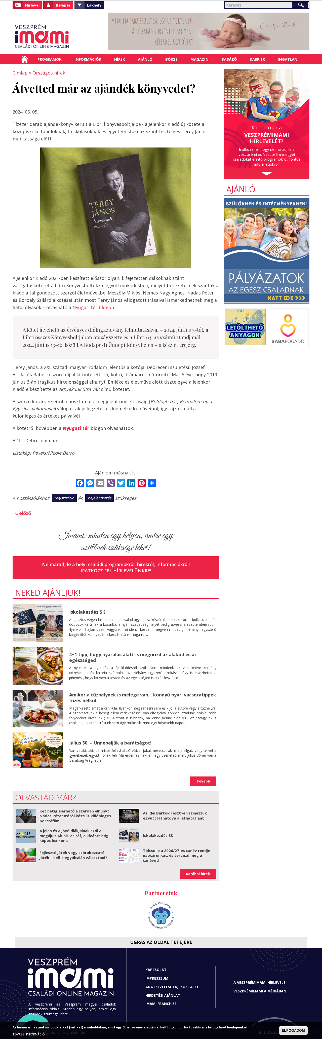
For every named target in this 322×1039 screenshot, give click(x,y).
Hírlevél (32, 5)
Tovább (203, 781)
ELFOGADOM (293, 1030)
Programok (49, 59)
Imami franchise (161, 1003)
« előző (23, 513)
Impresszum (156, 978)
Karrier (257, 59)
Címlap (24, 59)
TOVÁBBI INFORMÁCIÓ (29, 1034)
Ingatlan (287, 59)
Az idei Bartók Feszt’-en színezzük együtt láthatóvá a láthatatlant (175, 815)
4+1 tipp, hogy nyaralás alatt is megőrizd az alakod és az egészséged (133, 657)
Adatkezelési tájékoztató (171, 986)
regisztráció (64, 497)
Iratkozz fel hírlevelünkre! (115, 571)
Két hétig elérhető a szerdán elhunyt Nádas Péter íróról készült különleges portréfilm (75, 815)
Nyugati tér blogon (93, 307)
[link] (76, 428)
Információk (87, 59)
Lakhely (94, 5)
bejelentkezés (99, 497)
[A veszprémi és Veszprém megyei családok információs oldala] (58, 36)
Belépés (63, 5)
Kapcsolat (156, 969)
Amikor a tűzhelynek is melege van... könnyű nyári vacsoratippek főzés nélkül (142, 697)
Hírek (119, 59)
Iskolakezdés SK (87, 612)
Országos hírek (48, 73)
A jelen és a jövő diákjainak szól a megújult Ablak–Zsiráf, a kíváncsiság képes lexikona (73, 835)
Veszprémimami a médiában (259, 991)
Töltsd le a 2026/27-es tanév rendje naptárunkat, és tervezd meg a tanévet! (176, 855)
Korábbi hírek (198, 873)
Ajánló (145, 59)
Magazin (199, 59)
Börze (171, 59)
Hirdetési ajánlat (162, 995)
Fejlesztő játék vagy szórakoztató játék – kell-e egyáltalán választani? (73, 855)
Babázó (229, 59)
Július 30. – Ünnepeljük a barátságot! (110, 743)
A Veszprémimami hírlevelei (260, 982)
